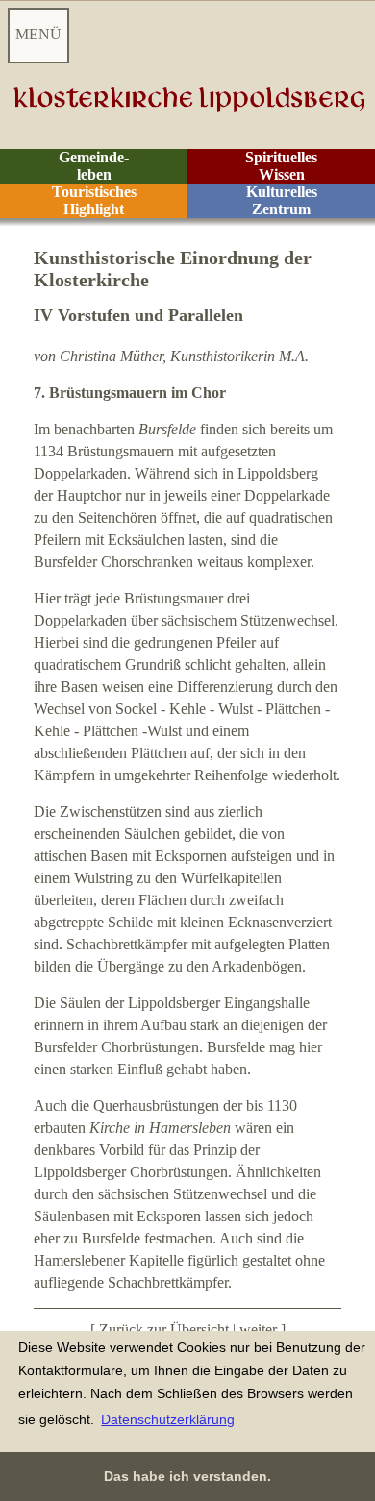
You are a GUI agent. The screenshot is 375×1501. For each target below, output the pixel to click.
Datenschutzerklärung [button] (168, 1419)
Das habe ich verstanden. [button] (187, 1476)
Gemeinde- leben (94, 166)
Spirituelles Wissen (281, 166)
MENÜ (38, 34)
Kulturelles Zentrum (281, 200)
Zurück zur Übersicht (164, 1329)
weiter (258, 1329)
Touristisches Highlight (94, 200)
